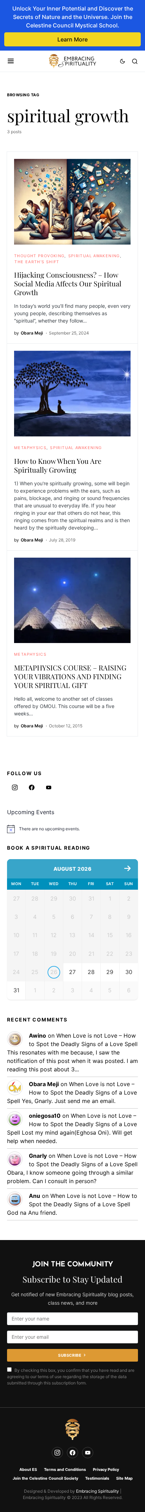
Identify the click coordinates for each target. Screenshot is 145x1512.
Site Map (124, 1478)
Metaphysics (30, 447)
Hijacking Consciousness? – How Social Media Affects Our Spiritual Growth (67, 283)
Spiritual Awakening (94, 255)
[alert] (72, 829)
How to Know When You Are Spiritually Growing (57, 465)
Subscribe (69, 1355)
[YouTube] (48, 787)
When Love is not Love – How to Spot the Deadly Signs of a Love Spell (72, 1092)
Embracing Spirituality (97, 1491)
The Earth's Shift (36, 261)
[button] (10, 61)
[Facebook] (31, 787)
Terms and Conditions (65, 1469)
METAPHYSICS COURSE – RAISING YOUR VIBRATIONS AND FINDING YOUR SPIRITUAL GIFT (70, 676)
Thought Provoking (39, 255)
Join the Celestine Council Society (45, 1478)
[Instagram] (15, 787)
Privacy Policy (106, 1469)
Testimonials (97, 1478)
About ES (28, 1469)
